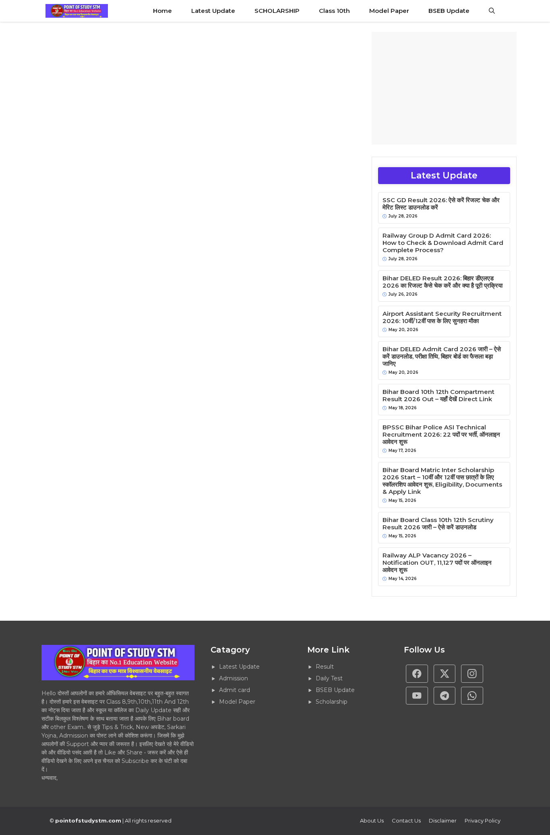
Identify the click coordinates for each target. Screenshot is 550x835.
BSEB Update (448, 11)
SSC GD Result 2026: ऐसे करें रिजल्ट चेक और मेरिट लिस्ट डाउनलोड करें (441, 204)
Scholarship (331, 701)
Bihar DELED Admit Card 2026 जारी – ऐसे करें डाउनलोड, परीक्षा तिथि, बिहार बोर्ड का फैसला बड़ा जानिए (442, 356)
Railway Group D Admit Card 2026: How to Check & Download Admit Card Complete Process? (443, 243)
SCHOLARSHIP (277, 11)
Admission (233, 678)
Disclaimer (443, 820)
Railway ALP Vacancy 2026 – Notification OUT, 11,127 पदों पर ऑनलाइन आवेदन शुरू (437, 563)
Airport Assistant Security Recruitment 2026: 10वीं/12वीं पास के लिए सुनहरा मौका (442, 317)
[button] (492, 11)
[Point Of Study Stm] (76, 11)
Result (325, 666)
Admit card (234, 690)
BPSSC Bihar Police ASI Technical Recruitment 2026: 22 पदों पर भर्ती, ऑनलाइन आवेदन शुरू (441, 434)
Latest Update (213, 11)
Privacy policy (482, 820)
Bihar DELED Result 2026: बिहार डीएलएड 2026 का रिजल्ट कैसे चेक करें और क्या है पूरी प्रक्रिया (442, 282)
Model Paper (389, 11)
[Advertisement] (444, 88)
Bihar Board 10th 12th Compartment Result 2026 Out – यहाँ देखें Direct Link (438, 395)
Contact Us (406, 820)
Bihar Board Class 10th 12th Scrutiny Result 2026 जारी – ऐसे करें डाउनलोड (438, 523)
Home (162, 11)
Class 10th (334, 11)
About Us (372, 820)
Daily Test (329, 678)
